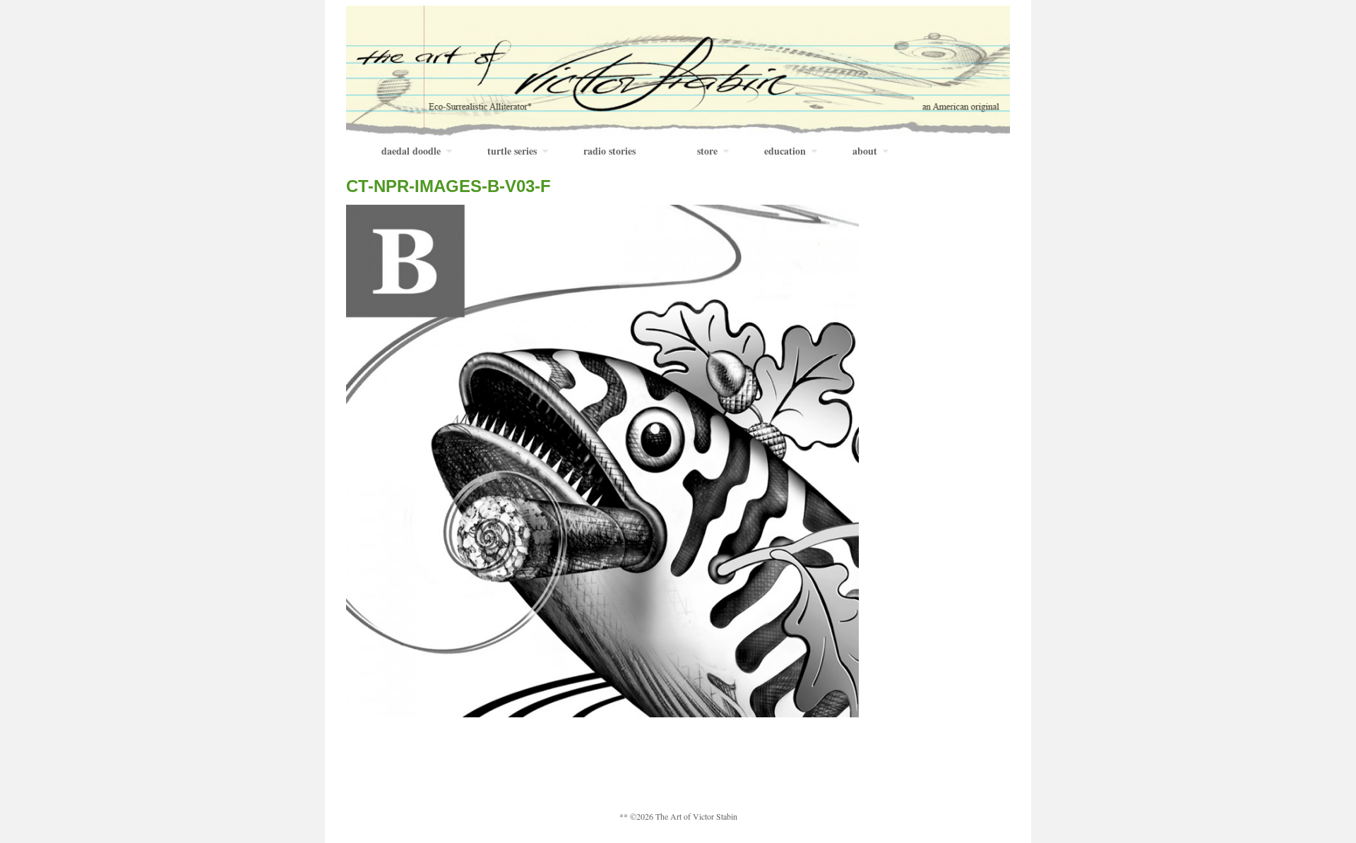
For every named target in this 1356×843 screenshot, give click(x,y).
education (785, 150)
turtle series (512, 150)
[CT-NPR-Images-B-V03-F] (602, 459)
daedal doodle (411, 150)
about (864, 150)
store (707, 150)
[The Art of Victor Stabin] (678, 69)
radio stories (609, 150)
